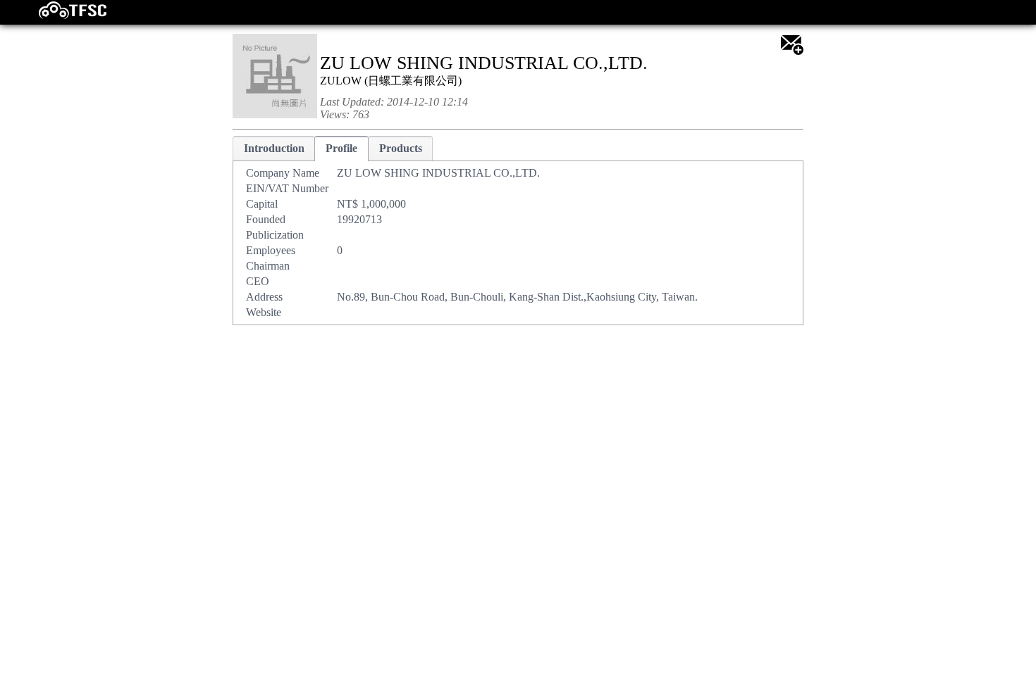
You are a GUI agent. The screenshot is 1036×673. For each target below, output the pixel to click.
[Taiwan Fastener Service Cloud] (60, 16)
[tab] (274, 148)
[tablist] (518, 230)
